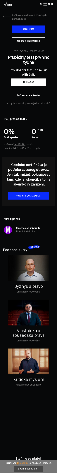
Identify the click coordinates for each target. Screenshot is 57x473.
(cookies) (24, 463)
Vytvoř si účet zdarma (28, 196)
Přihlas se (28, 82)
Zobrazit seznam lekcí (28, 41)
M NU (47, 4)
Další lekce (28, 29)
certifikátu (19, 144)
